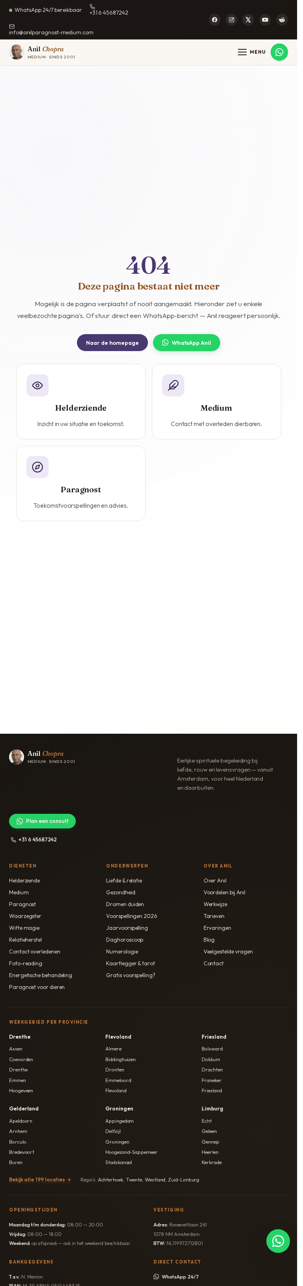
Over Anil (215, 880)
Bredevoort (21, 1152)
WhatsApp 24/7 (180, 1276)
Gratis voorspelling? (130, 975)
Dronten (114, 1069)
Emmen (17, 1080)
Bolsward (212, 1048)
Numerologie (122, 951)
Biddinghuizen (120, 1059)
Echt (207, 1121)
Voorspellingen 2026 (131, 916)
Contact (214, 963)
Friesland (212, 1090)
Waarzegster (25, 916)
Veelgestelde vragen (228, 951)
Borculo (17, 1141)
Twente (134, 1179)
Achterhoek (110, 1179)
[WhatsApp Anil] (279, 52)
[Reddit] (282, 20)
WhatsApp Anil (191, 342)
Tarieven (214, 916)
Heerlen (210, 1152)
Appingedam (119, 1121)
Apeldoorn (20, 1121)
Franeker (211, 1080)
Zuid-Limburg (183, 1179)
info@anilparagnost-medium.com (51, 32)
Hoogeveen (21, 1090)
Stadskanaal (118, 1162)
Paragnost (22, 904)
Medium (19, 892)
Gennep (210, 1141)
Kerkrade (211, 1162)
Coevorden (21, 1059)
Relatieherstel (25, 939)
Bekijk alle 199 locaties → (40, 1179)
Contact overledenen (34, 951)
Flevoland (115, 1090)
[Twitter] (248, 20)
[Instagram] (232, 20)
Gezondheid (120, 892)
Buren (15, 1162)
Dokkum (211, 1059)
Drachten (212, 1069)
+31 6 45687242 (109, 12)
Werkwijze (215, 904)
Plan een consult (47, 820)
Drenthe (18, 1069)
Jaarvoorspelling (127, 927)
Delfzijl (112, 1131)
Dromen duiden (125, 904)
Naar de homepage (112, 342)
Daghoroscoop (124, 939)
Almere (113, 1048)
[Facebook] (215, 20)
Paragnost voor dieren (37, 987)
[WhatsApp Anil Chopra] (278, 1241)
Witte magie (24, 927)
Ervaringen (217, 927)
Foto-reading (25, 963)
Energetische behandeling (40, 975)
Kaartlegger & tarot (130, 963)
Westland (155, 1179)
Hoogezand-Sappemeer (131, 1152)
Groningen (117, 1141)
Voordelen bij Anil (225, 892)
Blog (209, 939)
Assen (15, 1048)
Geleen (209, 1131)
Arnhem (18, 1131)
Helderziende (24, 880)
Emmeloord (118, 1080)
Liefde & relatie (124, 880)
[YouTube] (265, 20)
